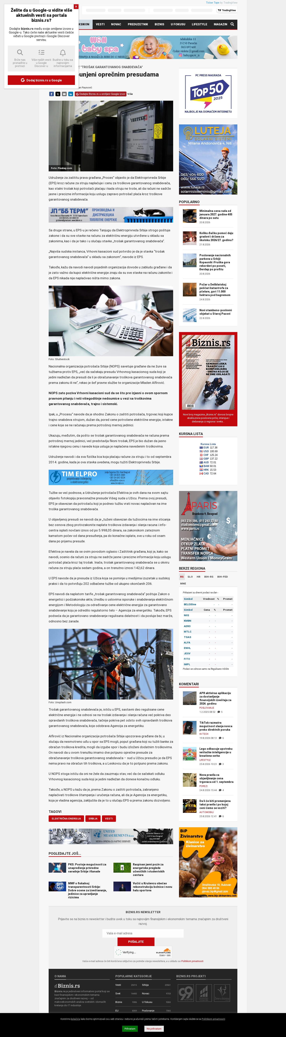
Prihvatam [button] (130, 1028)
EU (116, 1010)
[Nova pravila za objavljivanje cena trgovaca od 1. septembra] (190, 779)
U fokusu (178, 24)
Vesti (100, 24)
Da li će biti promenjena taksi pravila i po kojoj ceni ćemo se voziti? (215, 804)
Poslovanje (206, 708)
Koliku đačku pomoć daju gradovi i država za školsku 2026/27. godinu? (216, 237)
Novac (116, 24)
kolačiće (75, 1019)
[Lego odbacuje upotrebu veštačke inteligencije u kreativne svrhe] (190, 753)
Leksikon (82, 24)
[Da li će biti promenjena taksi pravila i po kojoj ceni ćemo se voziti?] (190, 805)
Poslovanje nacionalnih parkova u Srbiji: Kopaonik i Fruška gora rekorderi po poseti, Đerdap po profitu (215, 262)
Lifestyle (199, 24)
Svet (117, 993)
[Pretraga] (232, 24)
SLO (190, 576)
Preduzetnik (138, 24)
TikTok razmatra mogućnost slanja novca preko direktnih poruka (215, 726)
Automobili (206, 812)
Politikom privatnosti (192, 961)
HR (198, 576)
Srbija (145, 985)
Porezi (203, 786)
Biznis (159, 24)
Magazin (220, 24)
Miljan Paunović (83, 87)
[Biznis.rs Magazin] (208, 372)
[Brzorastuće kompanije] (204, 992)
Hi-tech (203, 734)
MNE (183, 583)
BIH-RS (208, 576)
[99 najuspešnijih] (186, 992)
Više (130, 94)
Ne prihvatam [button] (154, 1028)
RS (182, 576)
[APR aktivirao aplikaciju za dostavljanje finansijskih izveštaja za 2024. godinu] (190, 697)
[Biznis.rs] (67, 985)
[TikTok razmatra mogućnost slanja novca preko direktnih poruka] (190, 727)
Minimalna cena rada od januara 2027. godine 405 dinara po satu (215, 214)
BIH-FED (222, 576)
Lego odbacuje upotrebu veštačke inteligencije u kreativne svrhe (215, 752)
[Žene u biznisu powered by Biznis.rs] (222, 992)
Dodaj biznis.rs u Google (44, 80)
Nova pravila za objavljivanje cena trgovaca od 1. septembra (216, 778)
